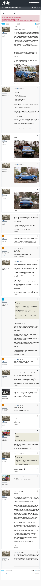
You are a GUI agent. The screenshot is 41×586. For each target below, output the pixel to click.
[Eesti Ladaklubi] (6, 3)
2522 (5, 397)
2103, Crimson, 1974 (8, 13)
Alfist (3, 238)
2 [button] (36, 23)
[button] (39, 23)
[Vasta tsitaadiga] (37, 27)
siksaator (3, 436)
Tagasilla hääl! (16, 389)
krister (3, 301)
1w (2, 250)
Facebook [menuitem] (19, 7)
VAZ (3, 361)
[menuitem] (8, 7)
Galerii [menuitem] (14, 7)
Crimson (3, 32)
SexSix (18, 390)
